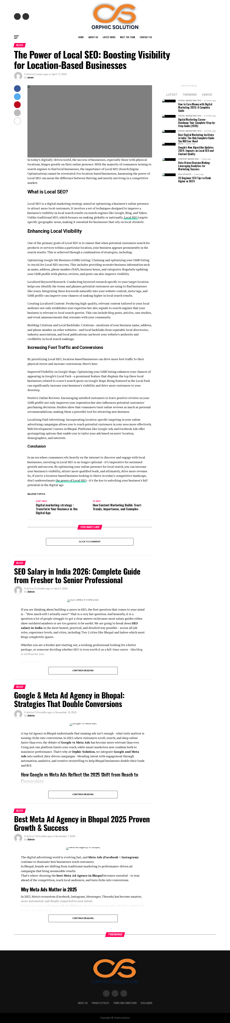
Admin (31, 591)
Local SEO (131, 217)
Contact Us (146, 37)
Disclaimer (146, 1003)
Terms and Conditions (125, 1003)
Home (81, 37)
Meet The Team (127, 37)
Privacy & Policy (100, 1003)
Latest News (109, 37)
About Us (93, 37)
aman (30, 77)
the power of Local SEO (71, 480)
